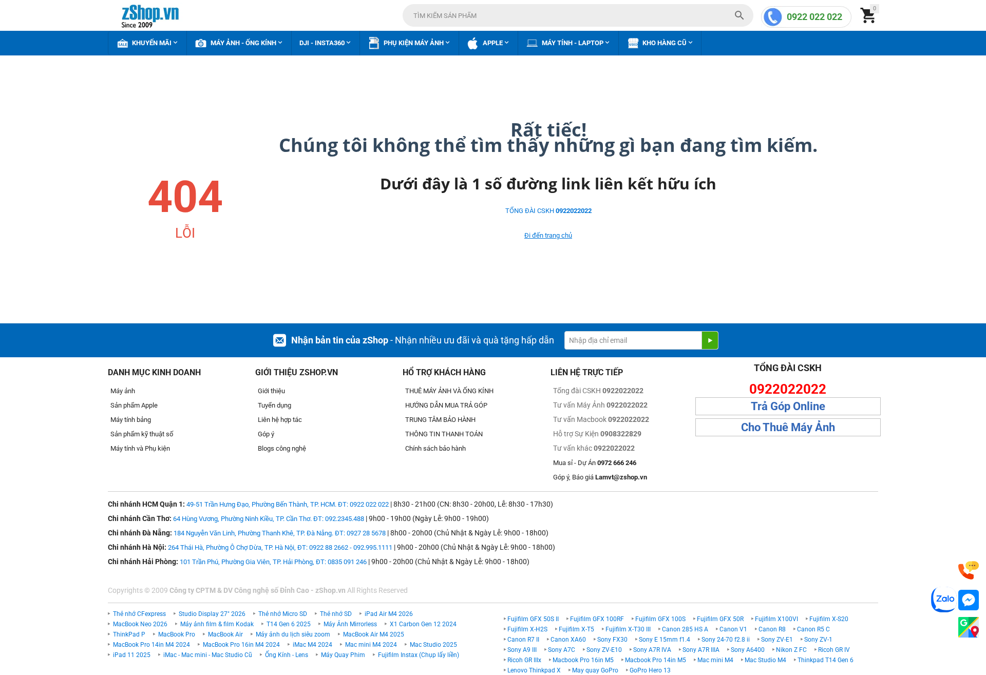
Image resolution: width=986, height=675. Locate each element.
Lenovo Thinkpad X (534, 670)
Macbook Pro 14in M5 (655, 660)
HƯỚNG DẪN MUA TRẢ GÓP (446, 405)
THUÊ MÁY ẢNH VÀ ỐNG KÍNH (449, 391)
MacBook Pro (176, 634)
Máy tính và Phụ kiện (140, 448)
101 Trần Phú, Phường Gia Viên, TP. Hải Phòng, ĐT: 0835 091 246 (273, 562)
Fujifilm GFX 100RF (597, 619)
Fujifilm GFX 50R (720, 619)
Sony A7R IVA (652, 649)
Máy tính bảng (130, 419)
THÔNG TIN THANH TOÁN (444, 434)
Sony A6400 (748, 649)
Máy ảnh (122, 391)
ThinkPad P (129, 634)
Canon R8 (772, 629)
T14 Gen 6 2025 (289, 624)
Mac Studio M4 (765, 660)
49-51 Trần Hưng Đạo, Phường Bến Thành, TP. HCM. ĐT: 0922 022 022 (287, 504)
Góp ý (266, 434)
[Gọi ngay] (968, 570)
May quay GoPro (595, 670)
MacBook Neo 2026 (140, 624)
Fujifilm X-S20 (828, 619)
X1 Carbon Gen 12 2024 (423, 624)
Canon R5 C (813, 629)
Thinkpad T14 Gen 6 (826, 660)
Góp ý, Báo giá (600, 477)
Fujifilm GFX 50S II (533, 619)
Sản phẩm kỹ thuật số (141, 434)
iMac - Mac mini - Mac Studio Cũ (207, 655)
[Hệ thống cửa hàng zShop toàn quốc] (968, 627)
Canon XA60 (568, 639)
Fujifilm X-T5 (576, 629)
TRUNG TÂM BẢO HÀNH (440, 419)
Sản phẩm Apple (134, 405)
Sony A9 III (522, 649)
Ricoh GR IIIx (524, 660)
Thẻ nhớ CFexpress (139, 614)
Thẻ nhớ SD (336, 614)
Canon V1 (733, 629)
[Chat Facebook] (968, 600)
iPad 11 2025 (131, 655)
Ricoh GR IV (834, 649)
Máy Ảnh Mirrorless (350, 624)
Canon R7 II (523, 639)
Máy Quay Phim (343, 655)
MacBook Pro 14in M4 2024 (151, 644)
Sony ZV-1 (818, 639)
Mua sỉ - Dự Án (594, 463)
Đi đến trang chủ (548, 235)
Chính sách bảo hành (435, 448)
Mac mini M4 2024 (371, 644)
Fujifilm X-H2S (527, 629)
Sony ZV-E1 (777, 639)
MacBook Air (225, 634)
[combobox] (578, 15)
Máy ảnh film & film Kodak (217, 624)
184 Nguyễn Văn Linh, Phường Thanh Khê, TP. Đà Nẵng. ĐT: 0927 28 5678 (280, 533)
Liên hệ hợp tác (280, 419)
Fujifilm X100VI (776, 619)
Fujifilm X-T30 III (628, 629)
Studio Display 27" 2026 (212, 614)
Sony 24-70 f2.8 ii (725, 639)
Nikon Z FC (791, 649)
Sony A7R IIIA (700, 649)
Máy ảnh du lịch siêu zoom (293, 634)
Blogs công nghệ (282, 448)
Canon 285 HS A (685, 629)
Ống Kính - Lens (286, 655)
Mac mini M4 (715, 660)
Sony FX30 (612, 639)
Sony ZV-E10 (604, 649)
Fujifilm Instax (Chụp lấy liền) (418, 655)
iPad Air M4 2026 (389, 614)
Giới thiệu (271, 391)
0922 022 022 (814, 16)
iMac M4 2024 (312, 644)
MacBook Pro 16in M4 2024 (241, 644)
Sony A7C (561, 649)
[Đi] (709, 340)
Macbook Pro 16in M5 (583, 660)
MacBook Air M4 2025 (373, 634)
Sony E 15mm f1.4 (664, 639)
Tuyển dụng (274, 405)
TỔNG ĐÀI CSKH (548, 211)
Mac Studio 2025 (433, 644)
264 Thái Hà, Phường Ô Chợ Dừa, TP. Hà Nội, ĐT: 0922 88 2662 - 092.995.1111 (280, 547)
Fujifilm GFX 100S (660, 619)
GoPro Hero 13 (650, 670)
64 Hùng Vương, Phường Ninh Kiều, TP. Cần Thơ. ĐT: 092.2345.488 (268, 519)
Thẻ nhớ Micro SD (282, 614)
